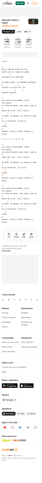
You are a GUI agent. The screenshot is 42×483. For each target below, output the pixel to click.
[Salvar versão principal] (13, 32)
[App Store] (27, 385)
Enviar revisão (6, 251)
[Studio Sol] (10, 449)
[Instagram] (12, 427)
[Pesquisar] (28, 3)
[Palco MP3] (19, 440)
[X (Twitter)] (35, 427)
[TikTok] (28, 427)
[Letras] (6, 440)
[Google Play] (10, 385)
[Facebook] (20, 427)
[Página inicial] (7, 3)
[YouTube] (5, 427)
